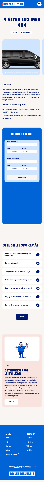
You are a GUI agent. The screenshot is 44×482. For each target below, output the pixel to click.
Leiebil (8, 442)
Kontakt (29, 438)
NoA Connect (27, 468)
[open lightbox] (21, 57)
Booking (29, 450)
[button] (39, 4)
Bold (35, 466)
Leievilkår (30, 442)
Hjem (7, 438)
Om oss (8, 446)
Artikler (8, 450)
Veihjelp (29, 446)
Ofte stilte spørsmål (12, 454)
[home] (13, 4)
